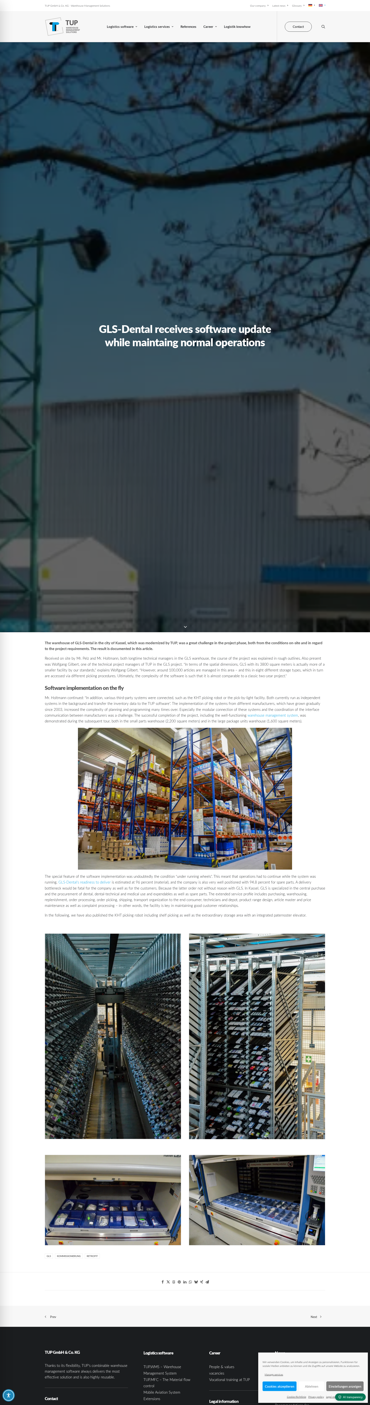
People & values (221, 1366)
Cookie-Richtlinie (296, 1396)
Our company (258, 5)
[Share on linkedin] (185, 1282)
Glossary (297, 5)
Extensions (151, 1398)
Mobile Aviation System (161, 1392)
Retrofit (92, 1256)
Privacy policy (316, 1396)
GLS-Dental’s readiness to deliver (84, 882)
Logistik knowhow (237, 26)
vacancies (216, 1373)
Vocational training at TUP (229, 1379)
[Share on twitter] (168, 1282)
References (188, 26)
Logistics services (157, 26)
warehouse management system (273, 715)
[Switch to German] (311, 5)
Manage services (274, 1374)
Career (208, 26)
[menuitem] (260, 5)
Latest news (278, 5)
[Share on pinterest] (179, 1282)
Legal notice (332, 1396)
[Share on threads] (173, 1282)
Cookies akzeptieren (279, 1386)
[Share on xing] (201, 1282)
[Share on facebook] (162, 1282)
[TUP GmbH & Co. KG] (63, 26)
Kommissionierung (69, 1256)
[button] (323, 26)
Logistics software (120, 26)
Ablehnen (311, 1386)
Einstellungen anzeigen (345, 1386)
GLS (49, 1256)
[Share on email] (207, 1282)
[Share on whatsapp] (190, 1282)
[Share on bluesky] (196, 1282)
